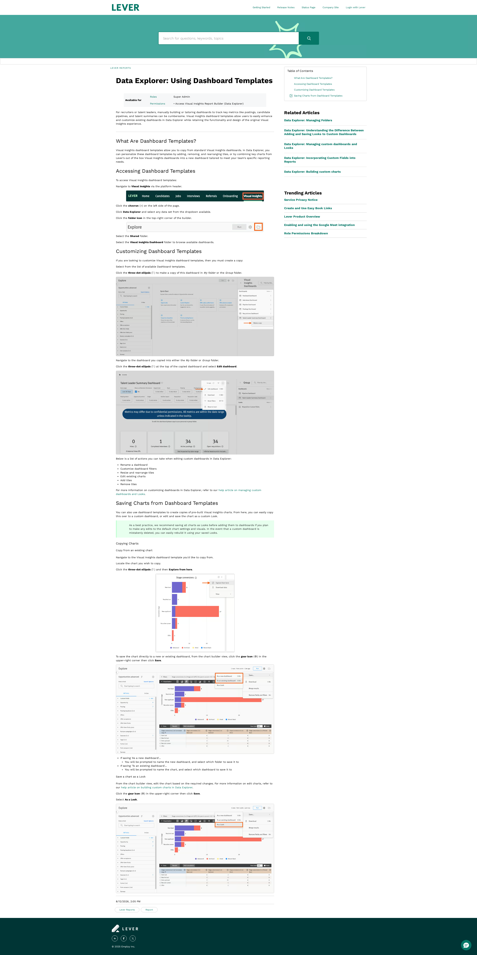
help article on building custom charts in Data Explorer (156, 787)
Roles (153, 96)
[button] (466, 945)
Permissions (157, 103)
